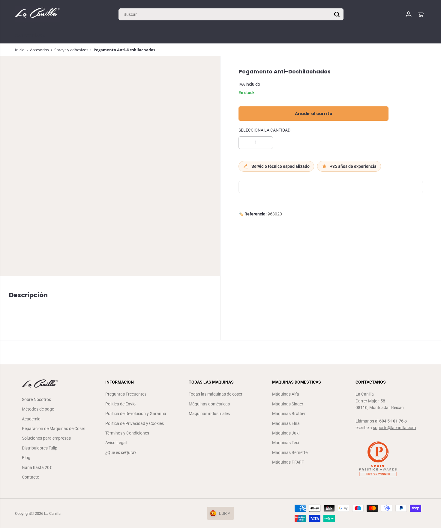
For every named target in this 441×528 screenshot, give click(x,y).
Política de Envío (120, 404)
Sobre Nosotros (36, 399)
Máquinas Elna (286, 423)
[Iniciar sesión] (408, 14)
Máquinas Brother (289, 413)
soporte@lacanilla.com (394, 427)
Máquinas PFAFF (288, 462)
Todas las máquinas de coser (215, 394)
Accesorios (39, 49)
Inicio (20, 49)
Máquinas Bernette (290, 452)
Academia (31, 419)
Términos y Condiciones (127, 433)
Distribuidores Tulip (39, 448)
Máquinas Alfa (285, 394)
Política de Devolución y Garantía (135, 413)
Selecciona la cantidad (264, 130)
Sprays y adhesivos (71, 49)
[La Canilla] (37, 14)
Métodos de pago (38, 409)
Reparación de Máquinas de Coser (53, 428)
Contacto (30, 477)
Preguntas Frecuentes (125, 394)
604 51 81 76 (391, 421)
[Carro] (420, 14)
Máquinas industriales (209, 413)
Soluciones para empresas (46, 438)
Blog (26, 457)
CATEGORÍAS (29, 36)
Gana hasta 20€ (37, 467)
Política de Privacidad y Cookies (134, 423)
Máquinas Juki (285, 433)
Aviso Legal (116, 442)
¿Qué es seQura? (120, 452)
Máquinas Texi (285, 442)
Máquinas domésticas (209, 404)
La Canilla (52, 513)
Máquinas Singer (287, 404)
